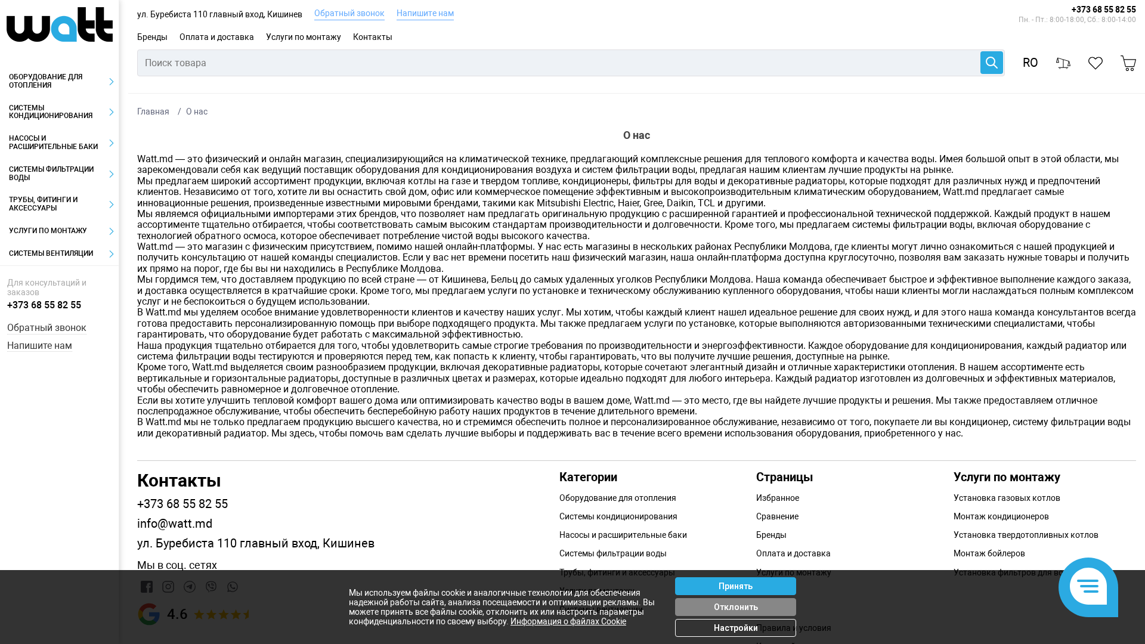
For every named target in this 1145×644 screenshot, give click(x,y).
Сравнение (777, 516)
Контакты (372, 37)
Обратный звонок (349, 13)
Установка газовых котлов (1007, 498)
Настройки (736, 628)
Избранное (777, 498)
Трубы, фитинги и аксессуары (43, 204)
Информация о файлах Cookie (568, 621)
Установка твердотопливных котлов (1026, 535)
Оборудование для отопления (45, 81)
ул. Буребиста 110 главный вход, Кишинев (219, 14)
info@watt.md (174, 524)
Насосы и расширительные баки (53, 142)
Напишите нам (425, 13)
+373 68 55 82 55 (1104, 9)
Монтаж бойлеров (989, 553)
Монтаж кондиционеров (1001, 516)
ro (1030, 63)
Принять (736, 586)
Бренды (152, 37)
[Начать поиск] (991, 62)
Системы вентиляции (51, 253)
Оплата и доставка (217, 37)
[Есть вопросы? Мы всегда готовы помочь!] (1088, 587)
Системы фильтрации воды (51, 173)
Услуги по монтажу (303, 37)
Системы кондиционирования (50, 112)
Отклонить (736, 607)
